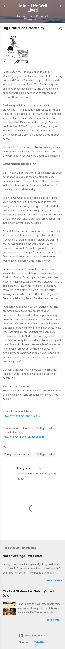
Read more (54, 580)
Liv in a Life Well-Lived (32, 8)
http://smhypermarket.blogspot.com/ (24, 436)
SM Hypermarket (45, 454)
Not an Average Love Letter (22, 556)
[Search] (60, 7)
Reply (20, 479)
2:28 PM (37, 468)
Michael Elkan (40, 642)
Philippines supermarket (17, 454)
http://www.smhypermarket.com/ (21, 415)
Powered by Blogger (34, 635)
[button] (60, 29)
